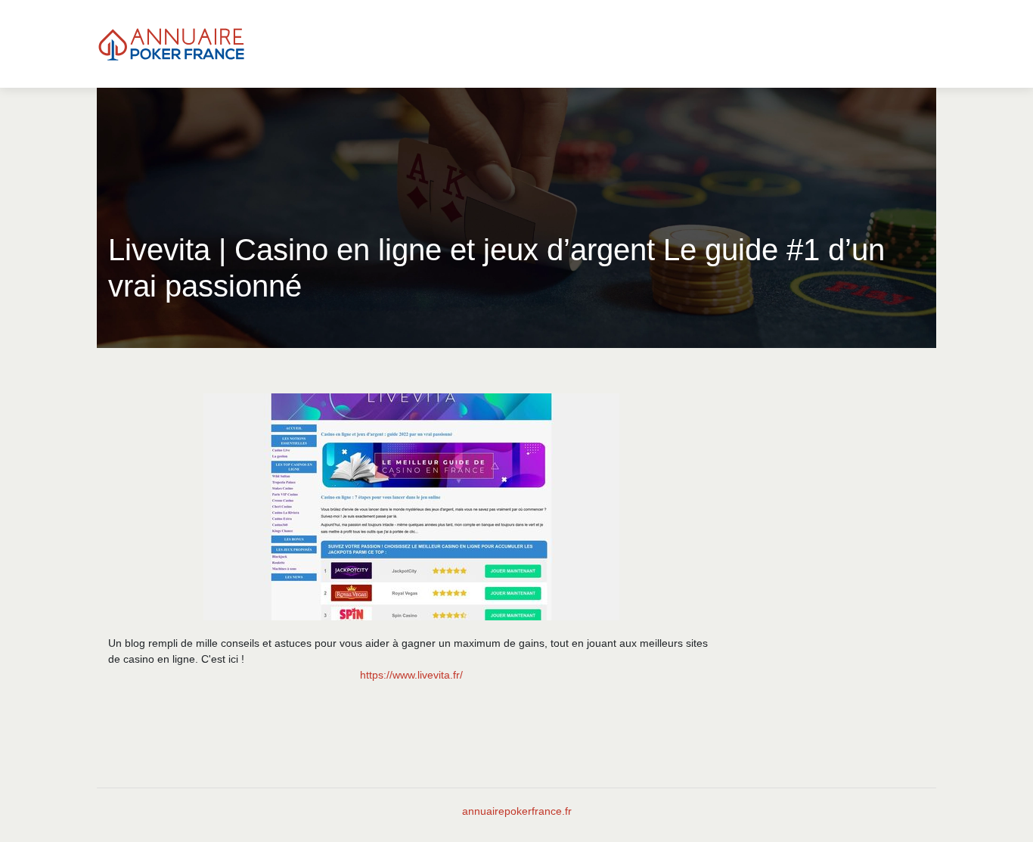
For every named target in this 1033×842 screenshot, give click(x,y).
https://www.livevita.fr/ (411, 675)
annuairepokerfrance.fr (517, 811)
